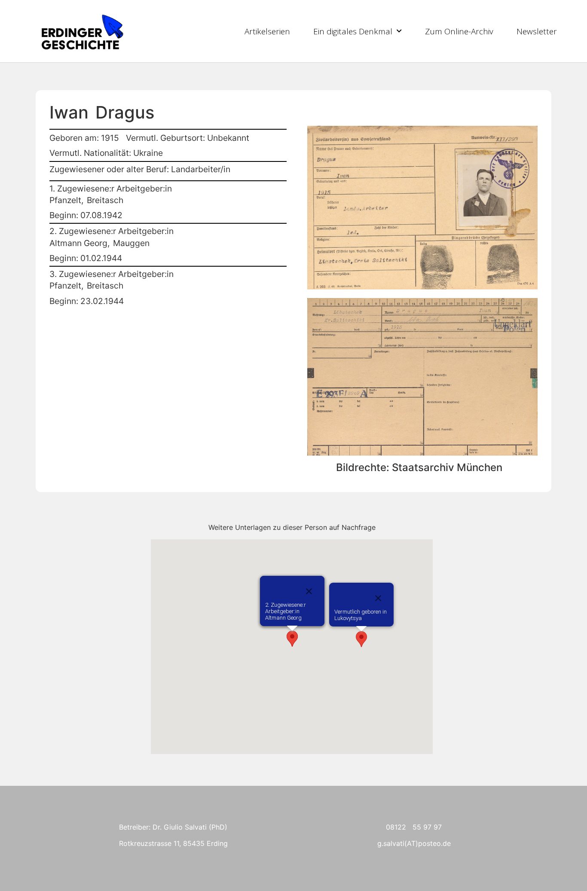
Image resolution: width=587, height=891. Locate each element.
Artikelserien (267, 31)
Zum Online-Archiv (459, 31)
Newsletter (537, 31)
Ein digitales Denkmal (352, 31)
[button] (361, 639)
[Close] (378, 598)
